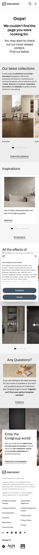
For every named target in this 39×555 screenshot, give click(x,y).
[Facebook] (16, 533)
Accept (19, 297)
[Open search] (29, 3)
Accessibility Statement (25, 502)
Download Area (8, 513)
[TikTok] (3, 533)
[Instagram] (20, 533)
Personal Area (7, 527)
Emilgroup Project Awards (9, 502)
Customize (19, 290)
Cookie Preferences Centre (28, 509)
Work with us (7, 522)
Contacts (5, 518)
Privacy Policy (26, 520)
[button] (13, 147)
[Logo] (10, 4)
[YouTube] (7, 533)
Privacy (23, 525)
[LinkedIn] (12, 533)
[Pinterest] (25, 533)
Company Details (9, 508)
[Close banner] (35, 256)
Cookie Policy (26, 515)
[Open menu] (35, 3)
